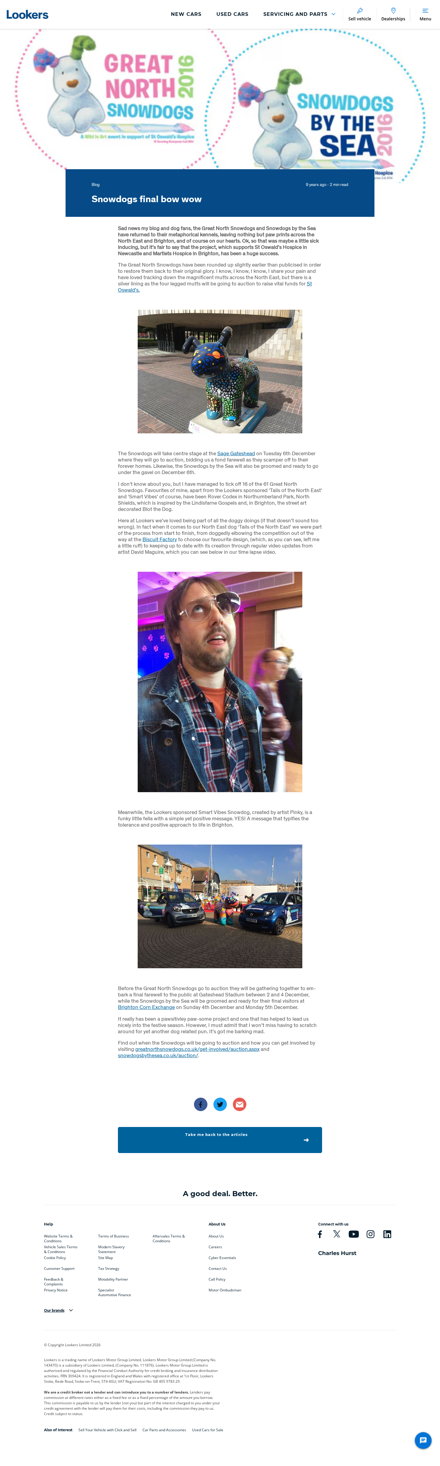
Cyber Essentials (222, 1257)
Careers (215, 1247)
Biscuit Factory (159, 539)
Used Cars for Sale (207, 1429)
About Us (216, 1236)
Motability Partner (113, 1279)
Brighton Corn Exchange (146, 1007)
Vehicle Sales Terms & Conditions (61, 1248)
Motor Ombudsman (225, 1290)
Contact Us (218, 1268)
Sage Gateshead (236, 453)
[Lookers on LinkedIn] (387, 1234)
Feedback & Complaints (53, 1280)
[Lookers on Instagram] (370, 1234)
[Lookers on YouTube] (353, 1234)
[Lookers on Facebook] (320, 1234)
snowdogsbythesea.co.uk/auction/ (158, 1055)
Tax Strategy (108, 1268)
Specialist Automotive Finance (114, 1291)
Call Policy (217, 1279)
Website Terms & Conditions (58, 1237)
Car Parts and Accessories (164, 1429)
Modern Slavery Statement (111, 1248)
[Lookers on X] (336, 1234)
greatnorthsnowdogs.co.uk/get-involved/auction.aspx (197, 1049)
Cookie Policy (55, 1257)
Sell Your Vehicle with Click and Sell (107, 1429)
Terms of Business (113, 1236)
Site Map (105, 1257)
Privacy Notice (56, 1290)
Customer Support (59, 1268)
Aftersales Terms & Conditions (169, 1237)
